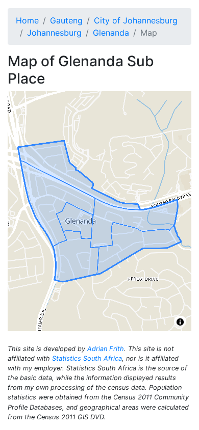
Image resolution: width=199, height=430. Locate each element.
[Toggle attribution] (180, 322)
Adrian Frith (105, 349)
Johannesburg (54, 33)
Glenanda (111, 33)
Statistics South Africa (87, 358)
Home (27, 20)
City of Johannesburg (136, 20)
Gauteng (66, 20)
